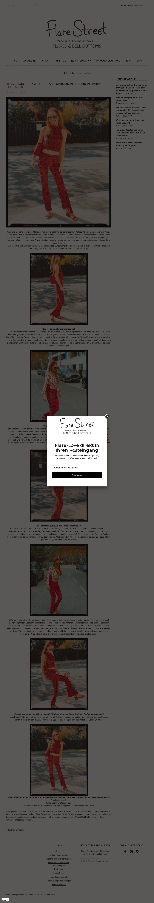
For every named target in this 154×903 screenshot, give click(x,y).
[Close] (107, 416)
